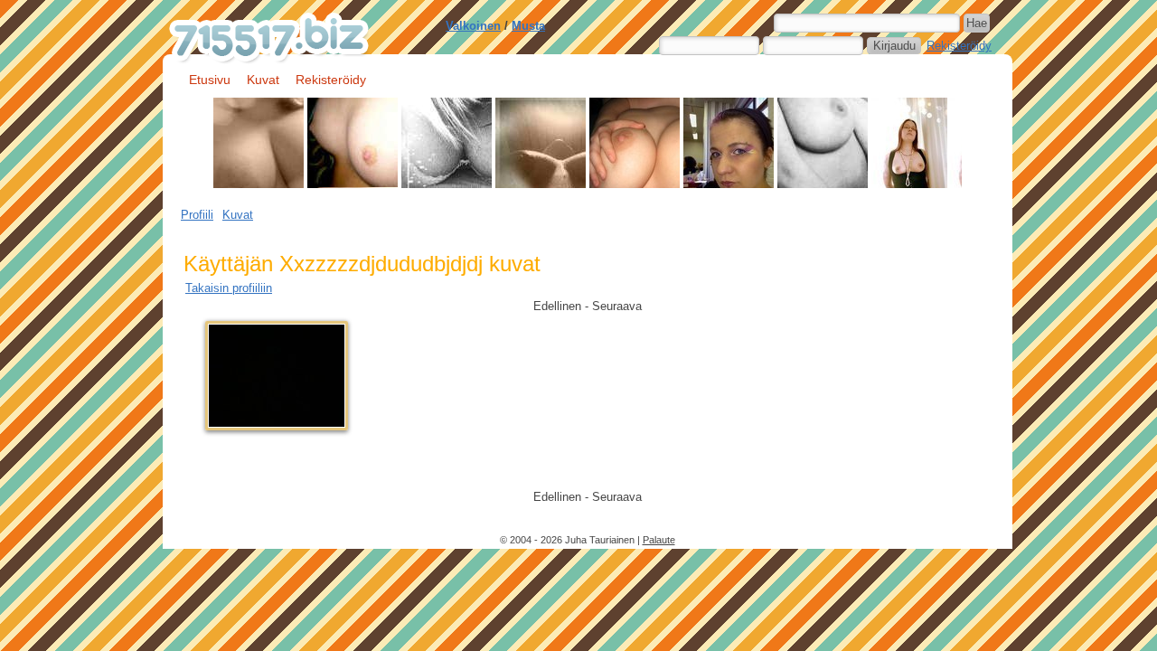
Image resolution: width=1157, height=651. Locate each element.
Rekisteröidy (959, 45)
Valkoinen (473, 26)
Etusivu (209, 79)
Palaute (659, 539)
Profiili (197, 215)
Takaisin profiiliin (228, 288)
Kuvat (263, 79)
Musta (528, 26)
